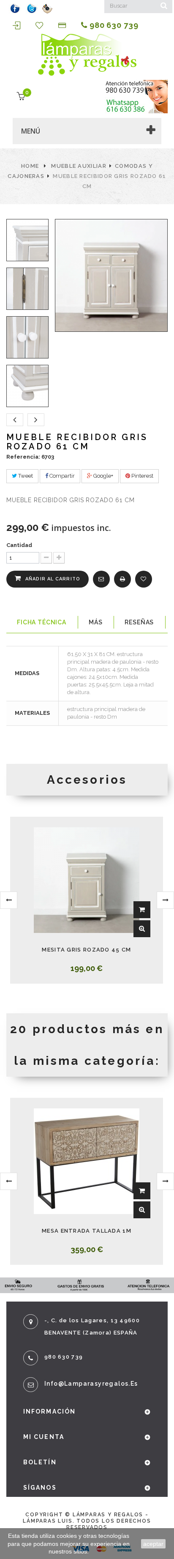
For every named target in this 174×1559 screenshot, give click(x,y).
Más (96, 622)
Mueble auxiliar (78, 166)
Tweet (25, 476)
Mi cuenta (43, 1436)
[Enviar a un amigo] (101, 579)
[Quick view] (141, 928)
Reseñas (139, 622)
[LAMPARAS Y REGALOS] (87, 55)
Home (30, 166)
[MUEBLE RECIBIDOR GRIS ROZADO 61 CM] (27, 240)
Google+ (102, 476)
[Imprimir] (122, 579)
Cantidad (19, 545)
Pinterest (141, 476)
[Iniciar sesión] (18, 25)
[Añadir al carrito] (141, 909)
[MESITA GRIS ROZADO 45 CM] (86, 880)
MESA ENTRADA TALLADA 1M (86, 1231)
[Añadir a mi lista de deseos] (143, 579)
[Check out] (63, 25)
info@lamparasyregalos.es (91, 1383)
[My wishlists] (40, 25)
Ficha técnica (41, 622)
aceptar (153, 1543)
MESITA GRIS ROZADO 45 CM (86, 949)
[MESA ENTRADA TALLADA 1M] (86, 1161)
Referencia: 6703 (30, 457)
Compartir (61, 476)
